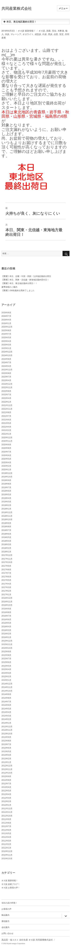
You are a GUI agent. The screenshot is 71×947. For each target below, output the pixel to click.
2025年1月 (6, 348)
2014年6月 (6, 705)
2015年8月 (6, 655)
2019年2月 (6, 505)
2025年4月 (6, 341)
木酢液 (61, 30)
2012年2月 (6, 801)
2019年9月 (6, 480)
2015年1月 (6, 680)
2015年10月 (6, 648)
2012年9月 (6, 776)
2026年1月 (6, 323)
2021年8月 (6, 412)
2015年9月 (6, 651)
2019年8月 (6, 484)
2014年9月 (6, 694)
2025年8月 (6, 330)
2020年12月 (6, 437)
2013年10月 (6, 734)
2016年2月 (6, 634)
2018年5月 (6, 537)
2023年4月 (6, 380)
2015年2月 (6, 676)
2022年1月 (6, 402)
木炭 (7, 34)
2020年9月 (6, 445)
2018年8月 (6, 526)
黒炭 (50, 34)
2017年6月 (6, 577)
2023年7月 (6, 377)
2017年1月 (6, 594)
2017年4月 (6, 584)
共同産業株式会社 (16, 8)
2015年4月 (6, 669)
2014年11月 (6, 687)
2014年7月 (6, 701)
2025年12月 (6, 327)
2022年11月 (6, 387)
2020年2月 (6, 466)
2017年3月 (6, 587)
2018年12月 (6, 512)
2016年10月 (6, 605)
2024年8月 (6, 359)
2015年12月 (6, 641)
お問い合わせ (7, 933)
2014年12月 (6, 684)
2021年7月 (6, 416)
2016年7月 (6, 616)
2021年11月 (6, 409)
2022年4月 (6, 398)
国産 (48, 30)
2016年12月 (6, 598)
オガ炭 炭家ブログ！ (10, 884)
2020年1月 (6, 469)
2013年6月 (6, 748)
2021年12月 (6, 405)
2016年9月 (6, 609)
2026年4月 (6, 320)
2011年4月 (6, 837)
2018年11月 (6, 516)
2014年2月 (6, 719)
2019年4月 (6, 498)
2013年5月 (6, 751)
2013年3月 (6, 755)
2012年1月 (6, 805)
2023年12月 (6, 369)
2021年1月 (6, 434)
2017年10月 (6, 562)
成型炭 (38, 34)
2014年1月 (6, 723)
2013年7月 (6, 744)
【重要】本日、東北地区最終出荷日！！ (19, 283)
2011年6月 (6, 830)
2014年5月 (6, 709)
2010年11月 (6, 855)
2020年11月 (6, 441)
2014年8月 (6, 698)
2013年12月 (6, 726)
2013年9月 (6, 737)
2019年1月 (6, 509)
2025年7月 (6, 334)
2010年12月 (6, 851)
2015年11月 (6, 644)
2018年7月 (6, 530)
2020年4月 (6, 462)
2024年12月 (6, 352)
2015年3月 (6, 673)
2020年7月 (6, 452)
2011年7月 (6, 826)
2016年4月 (6, 626)
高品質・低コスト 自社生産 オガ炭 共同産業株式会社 (27, 940)
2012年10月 (6, 773)
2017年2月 (6, 591)
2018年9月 (6, 523)
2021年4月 (6, 427)
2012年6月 (6, 787)
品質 (56, 34)
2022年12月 (6, 384)
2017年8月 (6, 569)
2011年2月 (6, 844)
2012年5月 (6, 791)
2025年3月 (6, 345)
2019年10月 (6, 477)
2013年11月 (6, 730)
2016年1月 (6, 637)
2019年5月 (6, 494)
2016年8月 (6, 612)
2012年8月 (6, 780)
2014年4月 (6, 712)
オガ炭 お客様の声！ (10, 888)
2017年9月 (6, 566)
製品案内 (5, 914)
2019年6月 (6, 491)
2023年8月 (6, 373)
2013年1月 (6, 762)
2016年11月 (6, 601)
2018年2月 (6, 548)
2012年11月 (6, 769)
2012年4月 (6, 794)
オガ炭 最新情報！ (27, 30)
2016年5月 (6, 623)
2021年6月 (6, 420)
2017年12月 (6, 555)
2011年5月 (6, 833)
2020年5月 (6, 459)
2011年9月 (6, 819)
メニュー (63, 8)
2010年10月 (6, 858)
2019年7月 (6, 487)
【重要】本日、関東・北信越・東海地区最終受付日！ (25, 280)
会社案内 (5, 927)
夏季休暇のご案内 (9, 287)
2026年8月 (6, 312)
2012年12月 (6, 766)
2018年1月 (6, 552)
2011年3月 (6, 841)
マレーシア (16, 34)
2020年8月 (6, 448)
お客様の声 (6, 908)
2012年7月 (6, 783)
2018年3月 (6, 544)
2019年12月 (6, 473)
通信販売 (5, 921)
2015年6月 (6, 662)
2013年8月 (6, 741)
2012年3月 (6, 798)
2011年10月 (6, 816)
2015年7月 (6, 658)
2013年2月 (6, 758)
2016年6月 (6, 619)
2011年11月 (6, 812)
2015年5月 (6, 666)
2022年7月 (6, 394)
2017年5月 (6, 580)
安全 (54, 30)
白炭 (44, 34)
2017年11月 (6, 559)
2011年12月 (6, 808)
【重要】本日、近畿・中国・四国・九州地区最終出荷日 (26, 276)
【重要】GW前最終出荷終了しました (18, 290)
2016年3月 (6, 630)
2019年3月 (6, 502)
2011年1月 (6, 848)
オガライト (28, 34)
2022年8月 (6, 391)
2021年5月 (6, 423)
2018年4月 (6, 541)
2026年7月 (6, 316)
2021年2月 (6, 430)
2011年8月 (6, 823)
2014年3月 (6, 716)
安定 (61, 34)
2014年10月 (6, 691)
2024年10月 (6, 355)
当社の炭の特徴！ (9, 902)
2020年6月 (6, 455)
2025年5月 (6, 337)
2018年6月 (6, 534)
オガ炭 (42, 30)
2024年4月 (6, 366)
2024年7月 (6, 362)
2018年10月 (6, 519)
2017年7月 (6, 573)
